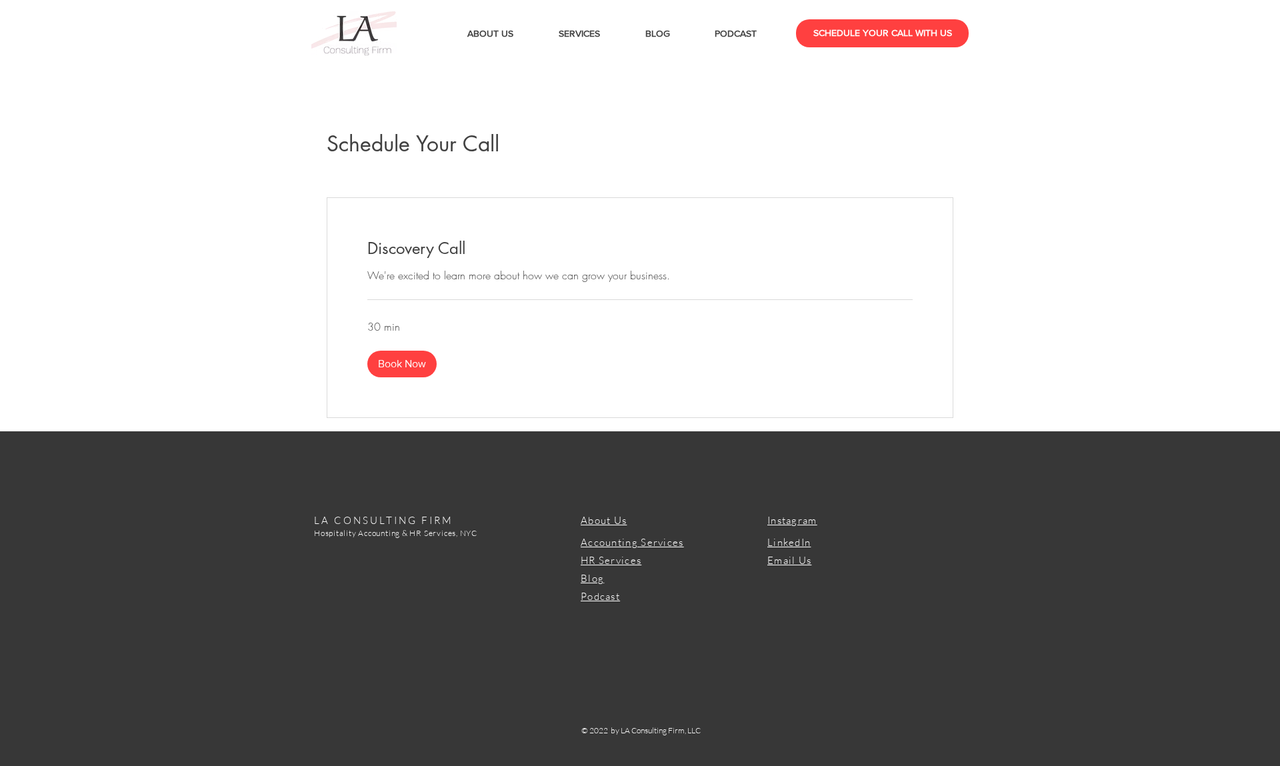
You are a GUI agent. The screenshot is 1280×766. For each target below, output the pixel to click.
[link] (640, 248)
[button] (402, 364)
